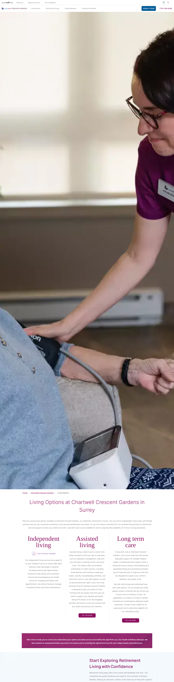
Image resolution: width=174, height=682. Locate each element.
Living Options (35, 8)
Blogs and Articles (34, 2)
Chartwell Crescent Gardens (42, 493)
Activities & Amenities (89, 8)
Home (25, 493)
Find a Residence (50, 2)
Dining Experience (70, 8)
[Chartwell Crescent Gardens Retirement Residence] (14, 8)
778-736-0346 (166, 8)
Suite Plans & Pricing (52, 8)
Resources (20, 2)
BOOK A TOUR (148, 8)
